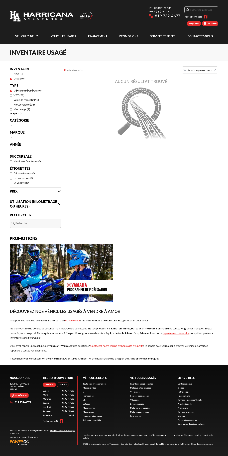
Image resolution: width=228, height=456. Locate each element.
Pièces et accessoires (187, 420)
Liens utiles (186, 377)
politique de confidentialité (152, 444)
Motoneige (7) (22, 109)
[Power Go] (43, 442)
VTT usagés (135, 392)
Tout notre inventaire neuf (94, 384)
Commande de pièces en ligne (191, 424)
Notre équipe (183, 392)
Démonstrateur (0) (24, 173)
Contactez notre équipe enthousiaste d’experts (116, 345)
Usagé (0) (19, 78)
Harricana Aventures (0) (27, 161)
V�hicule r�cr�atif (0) (28, 90)
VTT (85, 392)
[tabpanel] (58, 403)
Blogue (181, 388)
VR (84, 400)
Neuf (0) (18, 73)
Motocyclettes (89, 388)
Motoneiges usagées (139, 412)
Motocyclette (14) (24, 104)
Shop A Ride (32, 437)
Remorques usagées (139, 396)
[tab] (49, 385)
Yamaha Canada (185, 404)
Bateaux (86, 404)
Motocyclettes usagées (140, 388)
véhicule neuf (72, 320)
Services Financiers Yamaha (190, 400)
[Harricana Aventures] (51, 16)
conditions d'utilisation (180, 444)
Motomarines (89, 408)
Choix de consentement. (202, 444)
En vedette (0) (21, 182)
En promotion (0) (23, 177)
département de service (176, 333)
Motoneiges (88, 412)
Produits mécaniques (92, 416)
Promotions (128, 36)
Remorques (88, 396)
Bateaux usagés (137, 404)
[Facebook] (206, 17)
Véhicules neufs (27, 36)
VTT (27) (19, 95)
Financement (97, 36)
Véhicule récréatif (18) (26, 99)
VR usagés (134, 400)
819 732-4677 (167, 15)
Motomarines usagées (140, 408)
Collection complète (92, 420)
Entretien (182, 416)
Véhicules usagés (63, 36)
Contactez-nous (200, 36)
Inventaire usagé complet (141, 384)
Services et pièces (162, 36)
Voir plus (14, 113)
